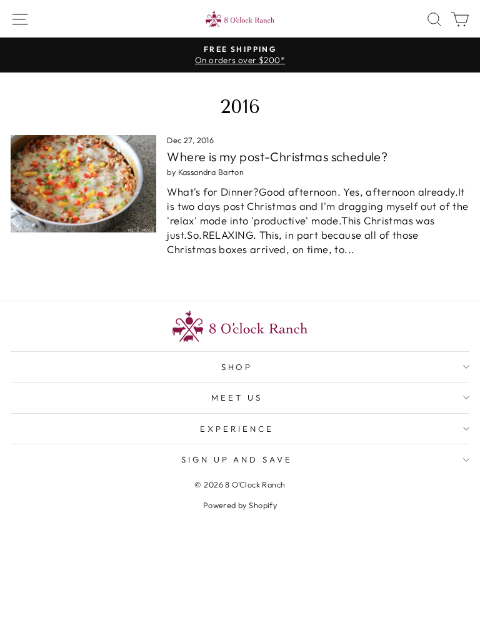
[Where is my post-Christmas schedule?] (83, 183)
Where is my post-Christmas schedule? (277, 156)
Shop (237, 367)
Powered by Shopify (240, 505)
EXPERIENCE (237, 429)
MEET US (236, 397)
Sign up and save (237, 459)
